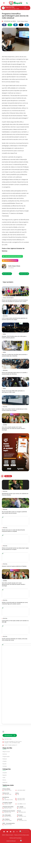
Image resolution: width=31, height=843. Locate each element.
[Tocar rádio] (3, 8)
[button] (4, 3)
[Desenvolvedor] (21, 840)
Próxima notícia (23, 273)
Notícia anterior (7, 273)
